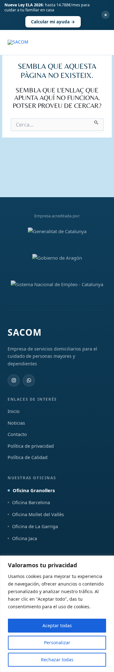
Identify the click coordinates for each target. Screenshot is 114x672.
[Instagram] (14, 380)
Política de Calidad (28, 457)
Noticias (16, 423)
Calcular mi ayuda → (53, 22)
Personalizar (57, 642)
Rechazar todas (57, 660)
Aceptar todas (57, 625)
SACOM (25, 332)
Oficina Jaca (24, 538)
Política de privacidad (31, 446)
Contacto (17, 434)
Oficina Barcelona (31, 502)
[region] (57, 614)
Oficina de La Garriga (35, 526)
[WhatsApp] (29, 380)
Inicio (14, 411)
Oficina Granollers (34, 490)
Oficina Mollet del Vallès (38, 514)
